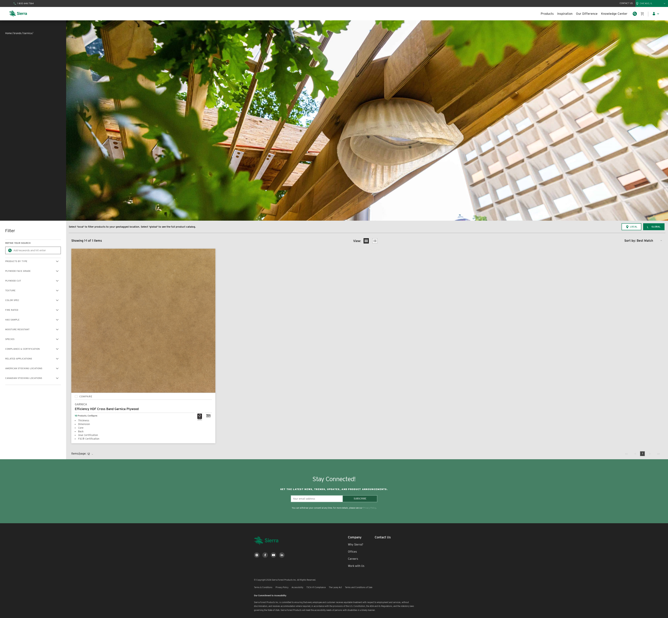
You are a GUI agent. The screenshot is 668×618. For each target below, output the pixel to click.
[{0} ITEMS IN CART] (642, 14)
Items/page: (78, 453)
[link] (626, 453)
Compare (85, 396)
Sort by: (630, 240)
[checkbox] (76, 396)
